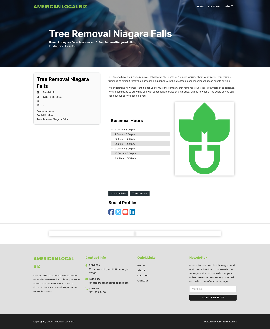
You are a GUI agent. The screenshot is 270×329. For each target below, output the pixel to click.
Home (200, 6)
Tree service (86, 42)
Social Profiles (45, 115)
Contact (142, 280)
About (141, 270)
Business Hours (45, 111)
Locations (214, 6)
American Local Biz (60, 6)
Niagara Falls (69, 42)
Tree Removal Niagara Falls (52, 119)
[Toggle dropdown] (235, 6)
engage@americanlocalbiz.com (109, 282)
